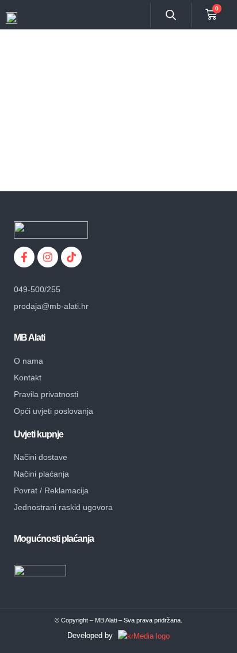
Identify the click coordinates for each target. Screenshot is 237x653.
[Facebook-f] (24, 257)
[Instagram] (47, 257)
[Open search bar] (171, 15)
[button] (141, 15)
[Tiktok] (71, 257)
